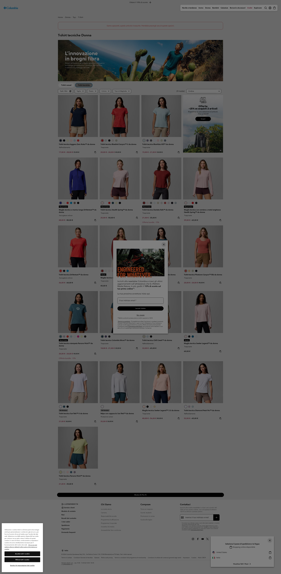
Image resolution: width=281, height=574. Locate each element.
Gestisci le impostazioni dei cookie (22, 565)
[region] (22, 547)
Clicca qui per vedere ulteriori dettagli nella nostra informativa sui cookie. (21, 547)
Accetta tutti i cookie (22, 554)
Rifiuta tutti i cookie (22, 560)
